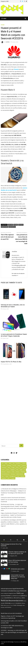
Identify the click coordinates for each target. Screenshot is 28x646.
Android (3, 588)
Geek (9, 467)
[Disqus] (14, 386)
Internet (15, 595)
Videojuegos (19, 605)
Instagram (13, 469)
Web (18, 476)
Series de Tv (13, 603)
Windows (22, 476)
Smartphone (4, 226)
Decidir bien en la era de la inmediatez (11, 613)
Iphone (23, 595)
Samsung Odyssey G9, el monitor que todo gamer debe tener (14, 508)
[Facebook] (21, 1)
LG (24, 469)
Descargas (9, 465)
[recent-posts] (10, 539)
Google (12, 467)
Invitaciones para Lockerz (18, 569)
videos (23, 605)
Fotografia (10, 593)
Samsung (13, 474)
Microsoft (16, 598)
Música (20, 597)
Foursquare (4, 467)
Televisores (8, 605)
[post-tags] (24, 539)
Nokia (13, 471)
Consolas (3, 465)
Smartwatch (12, 226)
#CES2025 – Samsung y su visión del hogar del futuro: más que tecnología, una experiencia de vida (14, 632)
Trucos (11, 605)
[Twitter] (23, 1)
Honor (17, 467)
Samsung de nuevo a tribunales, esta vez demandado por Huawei (13, 306)
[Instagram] (25, 1)
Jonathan (7, 42)
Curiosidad (10, 591)
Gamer (14, 593)
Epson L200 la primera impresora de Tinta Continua (17, 561)
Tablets (5, 605)
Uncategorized (13, 476)
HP (20, 467)
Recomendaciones (5, 474)
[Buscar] (21, 445)
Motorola (3, 471)
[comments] (17, 539)
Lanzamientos (8, 598)
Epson (19, 465)
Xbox (8, 478)
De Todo (14, 465)
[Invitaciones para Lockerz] (5, 569)
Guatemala (3, 595)
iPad (20, 595)
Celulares (24, 463)
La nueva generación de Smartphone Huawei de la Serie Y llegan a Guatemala (14, 335)
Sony (3, 476)
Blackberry (18, 463)
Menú (4, 18)
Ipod (26, 595)
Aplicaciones (8, 588)
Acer (2, 463)
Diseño (2, 593)
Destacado (23, 591)
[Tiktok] (26, 1)
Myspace (8, 471)
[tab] (4, 539)
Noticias (21, 224)
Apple (6, 463)
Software (23, 603)
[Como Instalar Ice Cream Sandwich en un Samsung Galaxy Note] (5, 575)
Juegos (21, 469)
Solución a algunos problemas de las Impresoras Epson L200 (17, 552)
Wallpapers (3, 607)
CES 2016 (10, 224)
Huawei (2, 24)
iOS (18, 595)
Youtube (13, 478)
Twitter (6, 476)
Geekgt (12, 642)
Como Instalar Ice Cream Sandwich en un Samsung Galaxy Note (18, 576)
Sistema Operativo (20, 474)
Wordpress (4, 478)
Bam (3, 643)
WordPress (24, 642)
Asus (14, 463)
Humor (7, 469)
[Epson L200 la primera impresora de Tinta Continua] (4, 560)
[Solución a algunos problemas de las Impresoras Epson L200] (4, 552)
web (6, 607)
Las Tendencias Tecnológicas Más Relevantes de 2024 (13, 493)
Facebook (24, 465)
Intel (17, 469)
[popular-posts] (4, 539)
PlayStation (23, 471)
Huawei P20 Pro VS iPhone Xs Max (11, 362)
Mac (13, 597)
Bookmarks (20, 588)
